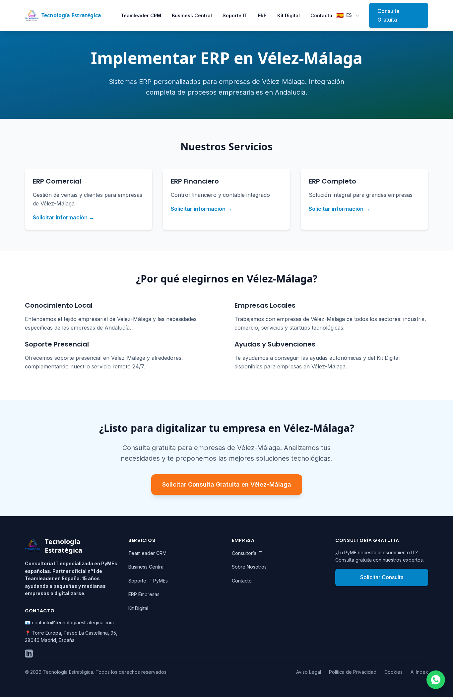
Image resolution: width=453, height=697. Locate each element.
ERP (262, 15)
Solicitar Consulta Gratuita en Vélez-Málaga (226, 484)
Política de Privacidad (352, 672)
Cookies (393, 672)
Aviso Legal (308, 672)
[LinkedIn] (29, 654)
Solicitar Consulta (382, 577)
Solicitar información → (63, 217)
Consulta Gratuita (388, 15)
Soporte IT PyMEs (148, 580)
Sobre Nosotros (249, 567)
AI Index (419, 672)
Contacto (321, 15)
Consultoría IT (247, 553)
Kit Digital (288, 15)
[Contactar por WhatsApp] (435, 679)
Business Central (192, 15)
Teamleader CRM (141, 15)
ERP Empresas (144, 594)
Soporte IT (235, 15)
